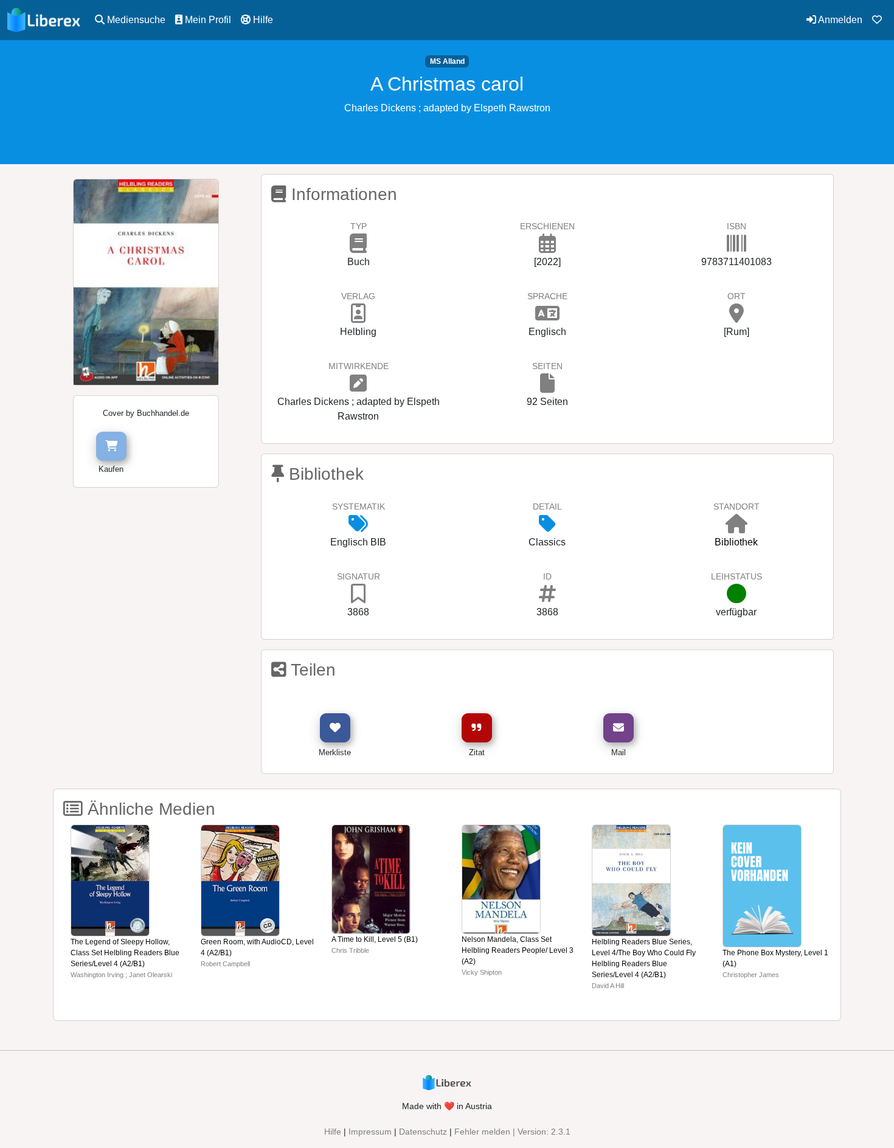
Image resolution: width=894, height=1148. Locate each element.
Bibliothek (736, 542)
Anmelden (839, 20)
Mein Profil (206, 20)
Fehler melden (482, 1131)
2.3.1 (560, 1131)
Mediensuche (135, 20)
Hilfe (262, 20)
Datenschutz (423, 1131)
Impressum (370, 1131)
